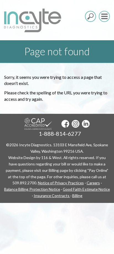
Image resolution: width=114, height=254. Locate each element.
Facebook (65, 124)
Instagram (75, 124)
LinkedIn (86, 124)
